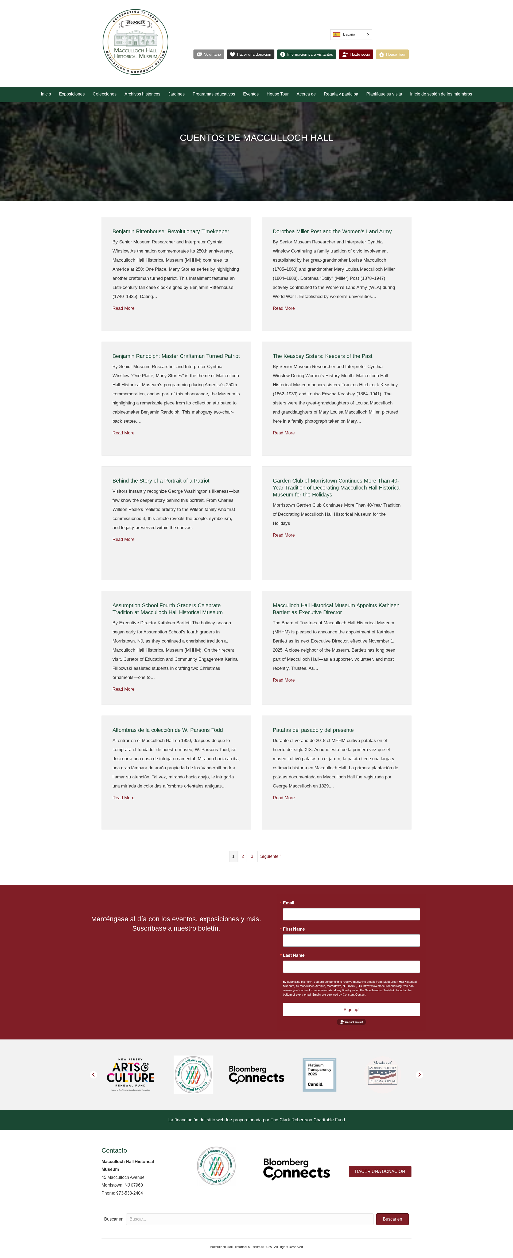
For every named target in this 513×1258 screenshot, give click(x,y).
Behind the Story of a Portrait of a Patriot (160, 481)
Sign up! (351, 1009)
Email (288, 903)
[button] (93, 1075)
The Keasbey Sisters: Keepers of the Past (322, 356)
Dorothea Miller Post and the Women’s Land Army (332, 231)
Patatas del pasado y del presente (313, 730)
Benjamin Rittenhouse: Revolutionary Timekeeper (170, 231)
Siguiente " (270, 856)
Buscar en (113, 1219)
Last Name (294, 955)
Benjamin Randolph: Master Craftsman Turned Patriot (176, 356)
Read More (123, 308)
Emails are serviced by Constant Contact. (339, 994)
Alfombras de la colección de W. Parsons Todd (167, 730)
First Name (294, 929)
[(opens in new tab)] (216, 1165)
